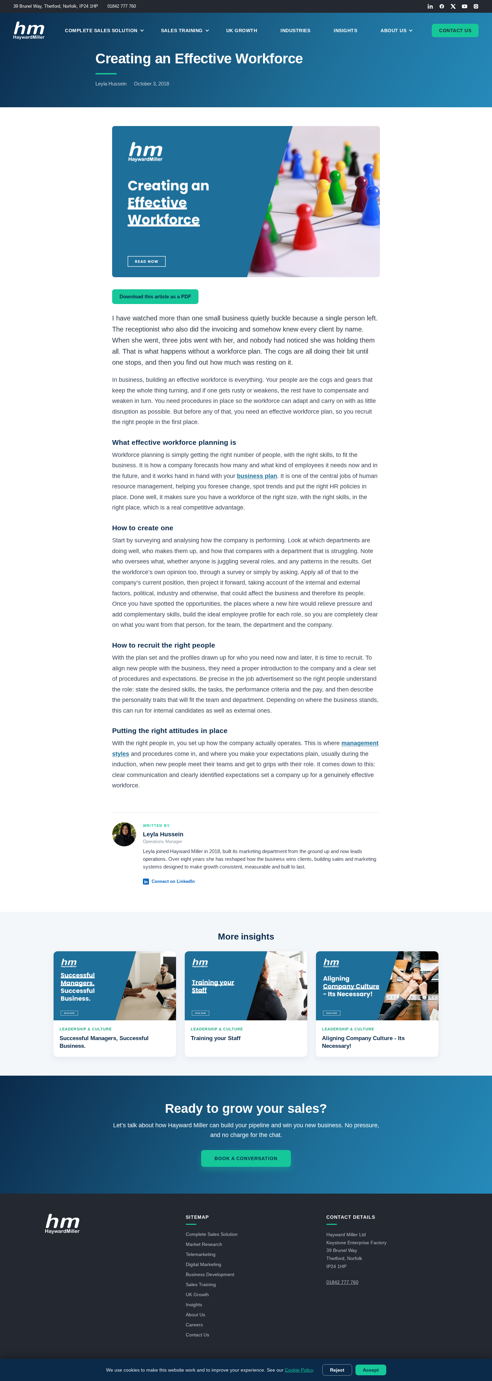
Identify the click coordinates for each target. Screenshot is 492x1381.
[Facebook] (441, 6)
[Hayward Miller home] (62, 1224)
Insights (345, 30)
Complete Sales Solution (212, 1234)
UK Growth (241, 30)
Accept (371, 1370)
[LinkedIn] (430, 6)
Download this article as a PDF (155, 296)
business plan (257, 476)
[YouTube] (464, 6)
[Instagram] (476, 6)
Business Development (210, 1274)
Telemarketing (201, 1254)
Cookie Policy (299, 1370)
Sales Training (201, 1284)
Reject (337, 1370)
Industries (295, 30)
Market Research (204, 1244)
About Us (195, 1314)
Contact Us (455, 30)
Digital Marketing (203, 1264)
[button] (108, 30)
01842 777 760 (121, 6)
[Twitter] (453, 6)
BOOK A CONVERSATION (246, 1158)
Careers (194, 1324)
